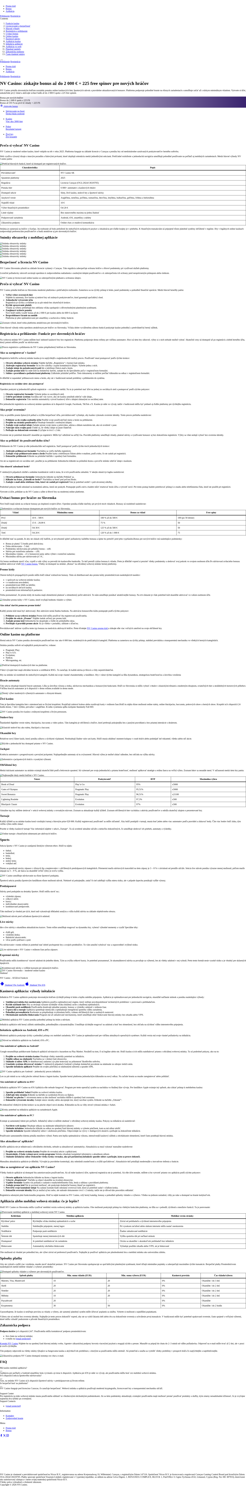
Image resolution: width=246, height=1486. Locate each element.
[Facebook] (1, 1436)
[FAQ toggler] (1, 1371)
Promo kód (11, 6)
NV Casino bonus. (29, 564)
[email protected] (23, 1338)
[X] (4, 1436)
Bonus (9, 8)
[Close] (2, 59)
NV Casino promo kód (97, 628)
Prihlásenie (5, 16)
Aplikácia (10, 11)
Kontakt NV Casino (9, 1343)
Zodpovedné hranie (14, 1418)
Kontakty (10, 1416)
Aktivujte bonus (10, 106)
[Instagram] (7, 1436)
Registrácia (15, 16)
